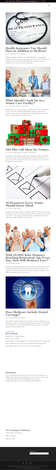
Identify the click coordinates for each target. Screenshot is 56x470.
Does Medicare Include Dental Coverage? (27, 313)
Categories (33, 451)
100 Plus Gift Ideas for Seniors (27, 149)
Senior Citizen (25, 106)
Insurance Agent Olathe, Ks (16, 466)
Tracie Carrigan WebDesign (31, 468)
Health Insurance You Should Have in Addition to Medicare (26, 49)
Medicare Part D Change (13, 338)
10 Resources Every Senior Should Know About (24, 204)
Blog (15, 53)
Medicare (23, 53)
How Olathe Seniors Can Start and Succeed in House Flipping (23, 346)
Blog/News (19, 152)
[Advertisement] (28, 359)
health (18, 53)
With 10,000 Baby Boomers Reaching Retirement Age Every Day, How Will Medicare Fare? (28, 257)
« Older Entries (10, 331)
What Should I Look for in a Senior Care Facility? (25, 102)
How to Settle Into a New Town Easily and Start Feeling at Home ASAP (26, 343)
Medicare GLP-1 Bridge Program (15, 336)
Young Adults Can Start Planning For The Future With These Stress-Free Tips (28, 341)
